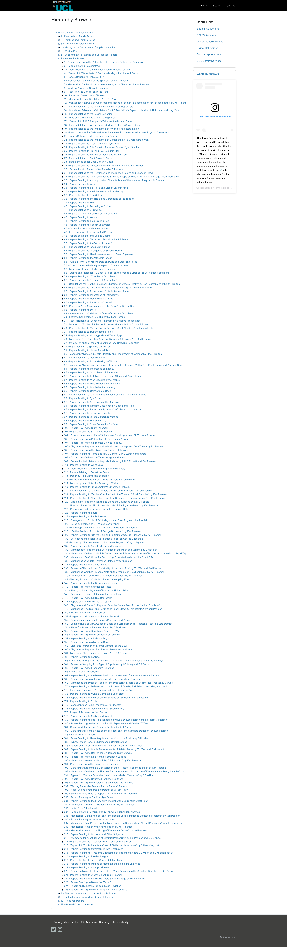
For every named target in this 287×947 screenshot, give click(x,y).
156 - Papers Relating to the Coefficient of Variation (92, 634)
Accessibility (120, 922)
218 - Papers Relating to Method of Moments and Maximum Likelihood (102, 863)
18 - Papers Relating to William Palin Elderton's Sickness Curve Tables (102, 125)
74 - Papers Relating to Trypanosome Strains (88, 331)
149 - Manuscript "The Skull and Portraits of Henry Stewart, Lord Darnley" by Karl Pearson (113, 608)
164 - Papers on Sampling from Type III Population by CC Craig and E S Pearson (107, 664)
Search (217, 5)
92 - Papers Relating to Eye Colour (82, 398)
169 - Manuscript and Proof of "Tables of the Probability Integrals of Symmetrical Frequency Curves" (119, 682)
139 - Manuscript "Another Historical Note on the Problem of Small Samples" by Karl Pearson (114, 571)
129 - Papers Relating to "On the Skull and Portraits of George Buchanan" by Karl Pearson (112, 534)
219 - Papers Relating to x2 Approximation (87, 867)
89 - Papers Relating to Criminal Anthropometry (90, 387)
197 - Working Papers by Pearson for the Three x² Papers (95, 786)
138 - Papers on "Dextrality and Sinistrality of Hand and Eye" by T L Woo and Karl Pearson (113, 568)
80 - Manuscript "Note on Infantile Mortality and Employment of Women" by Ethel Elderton (113, 353)
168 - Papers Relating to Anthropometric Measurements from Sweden (102, 679)
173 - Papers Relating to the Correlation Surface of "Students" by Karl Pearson (106, 697)
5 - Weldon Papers (71, 51)
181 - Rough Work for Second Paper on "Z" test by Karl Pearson (98, 727)
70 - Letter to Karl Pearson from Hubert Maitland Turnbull (95, 317)
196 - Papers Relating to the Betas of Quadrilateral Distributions (98, 782)
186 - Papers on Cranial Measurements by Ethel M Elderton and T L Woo (103, 745)
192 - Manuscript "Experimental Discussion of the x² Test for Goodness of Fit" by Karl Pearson (115, 767)
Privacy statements (65, 922)
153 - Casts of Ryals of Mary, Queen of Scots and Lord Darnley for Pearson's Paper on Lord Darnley (118, 623)
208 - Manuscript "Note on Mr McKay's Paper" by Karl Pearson (98, 826)
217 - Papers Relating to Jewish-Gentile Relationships (93, 860)
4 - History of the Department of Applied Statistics (88, 47)
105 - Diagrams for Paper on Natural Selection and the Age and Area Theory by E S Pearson (114, 446)
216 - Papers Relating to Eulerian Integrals (87, 856)
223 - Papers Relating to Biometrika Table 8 (87, 882)
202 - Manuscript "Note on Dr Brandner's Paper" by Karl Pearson (99, 804)
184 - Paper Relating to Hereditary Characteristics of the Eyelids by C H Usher (106, 738)
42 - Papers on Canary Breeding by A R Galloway (90, 213)
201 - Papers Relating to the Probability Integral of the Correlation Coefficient (106, 800)
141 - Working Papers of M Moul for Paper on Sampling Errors (97, 579)
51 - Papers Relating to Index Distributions (87, 246)
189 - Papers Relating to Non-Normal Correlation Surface (95, 756)
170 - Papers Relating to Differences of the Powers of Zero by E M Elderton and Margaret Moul (115, 686)
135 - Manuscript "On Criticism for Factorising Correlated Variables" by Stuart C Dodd (110, 557)
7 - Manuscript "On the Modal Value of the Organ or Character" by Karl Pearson (107, 84)
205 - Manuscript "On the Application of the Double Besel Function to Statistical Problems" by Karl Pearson (122, 815)
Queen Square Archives (211, 41)
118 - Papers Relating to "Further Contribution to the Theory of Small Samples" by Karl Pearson (115, 494)
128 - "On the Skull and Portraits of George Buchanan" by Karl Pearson (102, 531)
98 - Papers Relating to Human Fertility (85, 420)
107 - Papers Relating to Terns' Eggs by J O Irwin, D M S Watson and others (105, 453)
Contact (231, 5)
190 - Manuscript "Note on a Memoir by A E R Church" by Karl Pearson (102, 760)
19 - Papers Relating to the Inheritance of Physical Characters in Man (101, 128)
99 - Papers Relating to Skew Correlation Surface (91, 424)
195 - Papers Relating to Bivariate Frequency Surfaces (93, 778)
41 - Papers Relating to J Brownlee (83, 209)
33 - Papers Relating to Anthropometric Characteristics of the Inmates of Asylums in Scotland (114, 180)
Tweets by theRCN (207, 73)
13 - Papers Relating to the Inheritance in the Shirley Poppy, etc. (99, 106)
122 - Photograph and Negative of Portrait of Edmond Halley (97, 509)
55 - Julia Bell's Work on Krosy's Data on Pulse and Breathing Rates (100, 261)
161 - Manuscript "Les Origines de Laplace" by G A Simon (95, 653)
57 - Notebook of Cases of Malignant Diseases (89, 269)
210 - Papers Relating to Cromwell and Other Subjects (93, 834)
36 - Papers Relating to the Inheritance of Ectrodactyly (94, 191)
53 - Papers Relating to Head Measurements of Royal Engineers (98, 254)
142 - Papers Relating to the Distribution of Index (90, 583)
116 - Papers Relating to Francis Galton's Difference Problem (97, 486)
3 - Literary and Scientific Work (78, 43)
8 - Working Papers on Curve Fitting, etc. (86, 88)
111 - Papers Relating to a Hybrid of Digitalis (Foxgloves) (94, 468)
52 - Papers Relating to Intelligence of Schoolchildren (93, 250)
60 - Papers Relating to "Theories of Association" (90, 280)
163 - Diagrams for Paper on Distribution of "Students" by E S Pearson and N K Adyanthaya (114, 660)
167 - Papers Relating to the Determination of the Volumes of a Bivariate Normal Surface (111, 675)
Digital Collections (207, 48)
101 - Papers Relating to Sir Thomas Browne (88, 431)
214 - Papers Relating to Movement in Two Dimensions (93, 848)
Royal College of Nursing (227, 187)
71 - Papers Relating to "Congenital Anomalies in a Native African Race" (103, 320)
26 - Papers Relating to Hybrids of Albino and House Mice (95, 154)
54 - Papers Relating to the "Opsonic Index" (88, 257)
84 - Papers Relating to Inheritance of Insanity (89, 368)
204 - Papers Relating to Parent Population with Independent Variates (102, 811)
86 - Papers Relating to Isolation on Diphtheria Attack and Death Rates (102, 376)
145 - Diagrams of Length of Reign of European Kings (93, 594)
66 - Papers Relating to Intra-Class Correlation (89, 302)
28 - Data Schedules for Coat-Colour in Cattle (88, 161)
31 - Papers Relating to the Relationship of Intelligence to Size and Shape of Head (108, 172)
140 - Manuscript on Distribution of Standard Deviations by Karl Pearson (103, 575)
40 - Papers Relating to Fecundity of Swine (87, 206)
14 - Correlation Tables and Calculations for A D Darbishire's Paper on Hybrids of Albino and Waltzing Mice (121, 110)
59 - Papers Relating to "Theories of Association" (90, 276)
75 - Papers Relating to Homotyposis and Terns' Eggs (93, 335)
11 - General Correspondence (77, 904)
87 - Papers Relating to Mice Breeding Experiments (92, 379)
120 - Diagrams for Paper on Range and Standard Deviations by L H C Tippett (106, 501)
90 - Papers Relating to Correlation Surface (87, 390)
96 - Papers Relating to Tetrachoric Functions (88, 413)
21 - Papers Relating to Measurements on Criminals (91, 136)
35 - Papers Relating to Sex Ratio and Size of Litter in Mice (96, 187)
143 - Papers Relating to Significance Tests (87, 586)
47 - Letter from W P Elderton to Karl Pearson (88, 232)
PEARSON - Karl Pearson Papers (75, 32)
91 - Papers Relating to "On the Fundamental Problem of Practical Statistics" (105, 394)
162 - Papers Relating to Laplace (82, 656)
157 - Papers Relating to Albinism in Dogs (86, 638)
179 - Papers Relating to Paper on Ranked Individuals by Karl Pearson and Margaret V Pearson (115, 719)
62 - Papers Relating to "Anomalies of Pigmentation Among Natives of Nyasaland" (108, 287)
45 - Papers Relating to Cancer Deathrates (87, 224)
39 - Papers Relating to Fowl (79, 202)
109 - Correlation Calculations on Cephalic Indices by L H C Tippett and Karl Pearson (110, 461)
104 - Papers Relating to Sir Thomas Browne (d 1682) (93, 442)
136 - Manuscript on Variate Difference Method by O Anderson (98, 560)
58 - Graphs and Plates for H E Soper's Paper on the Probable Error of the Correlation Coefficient (116, 272)
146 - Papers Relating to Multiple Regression (88, 597)
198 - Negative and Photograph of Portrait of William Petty (96, 789)
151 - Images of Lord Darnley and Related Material (91, 616)
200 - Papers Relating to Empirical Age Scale (88, 797)
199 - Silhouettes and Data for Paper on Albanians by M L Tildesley (100, 793)
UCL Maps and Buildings (95, 922)
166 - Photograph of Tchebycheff (82, 671)
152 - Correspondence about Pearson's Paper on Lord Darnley (98, 620)
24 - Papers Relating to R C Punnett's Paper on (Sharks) (102, 147)
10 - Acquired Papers (72, 900)
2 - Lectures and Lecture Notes (78, 39)
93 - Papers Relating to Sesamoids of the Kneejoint (91, 402)
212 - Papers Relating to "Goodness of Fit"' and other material (97, 841)
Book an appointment (209, 54)
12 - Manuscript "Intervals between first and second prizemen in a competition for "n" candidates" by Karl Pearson (126, 102)
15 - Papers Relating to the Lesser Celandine (88, 113)
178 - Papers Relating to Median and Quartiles (89, 716)
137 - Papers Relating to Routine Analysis (86, 564)
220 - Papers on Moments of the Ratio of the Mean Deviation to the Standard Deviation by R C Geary (118, 871)
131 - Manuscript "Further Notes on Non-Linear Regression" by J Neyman (104, 542)
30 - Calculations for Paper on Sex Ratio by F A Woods (93, 169)
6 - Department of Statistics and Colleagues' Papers (89, 54)
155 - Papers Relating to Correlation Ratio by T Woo (92, 631)
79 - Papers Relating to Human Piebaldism (87, 350)
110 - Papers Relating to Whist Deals (83, 464)
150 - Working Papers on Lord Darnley (85, 612)
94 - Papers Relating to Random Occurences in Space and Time (99, 405)
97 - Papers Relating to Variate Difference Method (91, 416)
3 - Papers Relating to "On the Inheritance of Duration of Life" (97, 69)
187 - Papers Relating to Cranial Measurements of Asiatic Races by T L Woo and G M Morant (114, 749)
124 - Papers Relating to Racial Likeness (86, 516)
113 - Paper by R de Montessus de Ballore (87, 475)
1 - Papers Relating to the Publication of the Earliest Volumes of (104, 62)
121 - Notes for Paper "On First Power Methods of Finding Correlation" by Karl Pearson (111, 505)
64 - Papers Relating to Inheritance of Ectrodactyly (91, 294)
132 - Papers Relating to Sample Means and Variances (93, 546)
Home (204, 5)
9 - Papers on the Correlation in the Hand (86, 91)
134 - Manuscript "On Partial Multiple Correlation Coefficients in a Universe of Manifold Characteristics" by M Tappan (127, 553)
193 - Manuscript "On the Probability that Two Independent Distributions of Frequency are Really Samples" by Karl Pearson (131, 771)
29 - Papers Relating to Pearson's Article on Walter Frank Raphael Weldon (104, 165)
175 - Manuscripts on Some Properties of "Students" (92, 704)
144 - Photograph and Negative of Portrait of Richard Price (96, 590)
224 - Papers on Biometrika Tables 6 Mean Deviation (92, 885)
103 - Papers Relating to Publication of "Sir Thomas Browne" (97, 439)
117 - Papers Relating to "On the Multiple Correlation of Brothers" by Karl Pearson (108, 490)
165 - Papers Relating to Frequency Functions (89, 667)
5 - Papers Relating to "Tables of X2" (84, 76)
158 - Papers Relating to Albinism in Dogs (86, 642)
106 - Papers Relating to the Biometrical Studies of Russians (96, 450)
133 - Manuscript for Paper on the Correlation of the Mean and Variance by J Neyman (110, 549)
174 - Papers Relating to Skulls (80, 701)
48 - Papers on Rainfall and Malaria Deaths (87, 235)
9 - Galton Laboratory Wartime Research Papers (87, 897)
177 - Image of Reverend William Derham (86, 712)
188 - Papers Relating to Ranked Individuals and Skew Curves (98, 752)
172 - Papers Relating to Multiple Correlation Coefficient (94, 693)
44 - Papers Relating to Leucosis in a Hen (86, 220)
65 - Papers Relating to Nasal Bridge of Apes (88, 298)
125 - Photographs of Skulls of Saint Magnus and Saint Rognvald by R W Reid (106, 520)
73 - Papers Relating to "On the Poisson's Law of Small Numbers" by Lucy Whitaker (109, 328)
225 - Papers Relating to (95, 889)
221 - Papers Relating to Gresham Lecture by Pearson (93, 874)
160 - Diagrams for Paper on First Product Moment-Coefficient (98, 649)
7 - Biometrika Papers (72, 58)
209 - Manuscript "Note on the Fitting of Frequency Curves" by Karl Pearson (105, 830)
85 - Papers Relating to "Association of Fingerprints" (92, 372)
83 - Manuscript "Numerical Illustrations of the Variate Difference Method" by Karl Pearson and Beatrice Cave (123, 365)
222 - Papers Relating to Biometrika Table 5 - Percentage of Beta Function (104, 878)
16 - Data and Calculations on (90, 117)
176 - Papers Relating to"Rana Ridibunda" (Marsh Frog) (94, 708)
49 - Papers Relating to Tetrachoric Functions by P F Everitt (96, 239)
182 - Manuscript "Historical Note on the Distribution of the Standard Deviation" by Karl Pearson (116, 730)
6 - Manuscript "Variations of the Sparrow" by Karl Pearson (96, 80)
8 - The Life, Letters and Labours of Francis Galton (88, 893)
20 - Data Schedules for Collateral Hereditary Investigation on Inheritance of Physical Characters (116, 132)
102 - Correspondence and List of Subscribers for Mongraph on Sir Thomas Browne (109, 435)
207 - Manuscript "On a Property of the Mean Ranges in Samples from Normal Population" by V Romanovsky (123, 823)
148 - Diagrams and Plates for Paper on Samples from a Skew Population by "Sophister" (112, 605)
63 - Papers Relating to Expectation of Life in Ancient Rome (96, 291)
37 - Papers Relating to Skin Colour (83, 195)
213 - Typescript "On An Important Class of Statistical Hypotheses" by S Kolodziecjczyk (111, 845)
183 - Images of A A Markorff (80, 734)
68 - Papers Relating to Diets (80, 309)
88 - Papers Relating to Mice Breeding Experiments (92, 383)
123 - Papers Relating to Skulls (80, 512)
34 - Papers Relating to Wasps (80, 184)
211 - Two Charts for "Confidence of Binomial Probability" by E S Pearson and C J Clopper (112, 837)
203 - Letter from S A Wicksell (80, 808)
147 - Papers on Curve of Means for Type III (88, 601)
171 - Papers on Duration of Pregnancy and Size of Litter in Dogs (99, 690)
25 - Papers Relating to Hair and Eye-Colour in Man (91, 150)
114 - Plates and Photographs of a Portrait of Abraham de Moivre (99, 479)
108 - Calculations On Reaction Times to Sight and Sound (95, 457)
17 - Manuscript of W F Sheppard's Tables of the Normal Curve (98, 121)
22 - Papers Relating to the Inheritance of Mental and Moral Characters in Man (106, 139)
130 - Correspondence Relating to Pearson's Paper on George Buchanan (103, 538)
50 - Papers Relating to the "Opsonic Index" (88, 243)
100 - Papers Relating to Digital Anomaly (86, 427)
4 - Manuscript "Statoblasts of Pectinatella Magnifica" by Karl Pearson (102, 73)
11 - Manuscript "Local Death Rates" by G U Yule (90, 99)
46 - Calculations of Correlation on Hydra (86, 228)
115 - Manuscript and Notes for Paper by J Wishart (91, 483)
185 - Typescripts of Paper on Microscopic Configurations (95, 741)
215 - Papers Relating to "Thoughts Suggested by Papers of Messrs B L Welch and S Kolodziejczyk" (118, 852)
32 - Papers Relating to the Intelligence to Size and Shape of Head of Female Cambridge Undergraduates (121, 176)
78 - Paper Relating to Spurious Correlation (87, 346)
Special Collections (208, 28)
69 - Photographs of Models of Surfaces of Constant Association (99, 313)
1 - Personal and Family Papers (77, 36)
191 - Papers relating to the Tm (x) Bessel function (91, 764)
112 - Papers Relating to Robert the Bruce (86, 472)
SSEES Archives (206, 35)
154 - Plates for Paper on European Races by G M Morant (95, 627)
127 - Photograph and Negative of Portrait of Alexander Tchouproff (100, 527)
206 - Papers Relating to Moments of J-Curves (89, 819)
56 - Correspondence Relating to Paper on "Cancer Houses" (96, 265)
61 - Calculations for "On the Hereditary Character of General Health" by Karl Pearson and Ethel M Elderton (122, 283)
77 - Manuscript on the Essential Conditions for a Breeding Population (101, 342)
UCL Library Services (209, 60)
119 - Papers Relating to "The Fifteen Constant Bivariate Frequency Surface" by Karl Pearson (114, 498)
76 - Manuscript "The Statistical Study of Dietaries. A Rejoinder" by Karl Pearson (107, 339)
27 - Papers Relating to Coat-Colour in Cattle (88, 158)
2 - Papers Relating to (82, 65)
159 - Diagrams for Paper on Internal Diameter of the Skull (95, 645)
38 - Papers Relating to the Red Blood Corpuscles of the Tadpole (99, 198)
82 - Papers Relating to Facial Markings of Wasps (90, 361)
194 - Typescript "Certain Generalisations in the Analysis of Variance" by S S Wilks (108, 775)
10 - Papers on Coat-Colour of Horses (84, 95)
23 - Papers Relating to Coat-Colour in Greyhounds (91, 143)
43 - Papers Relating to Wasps (80, 217)
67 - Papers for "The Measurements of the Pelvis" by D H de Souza (100, 306)
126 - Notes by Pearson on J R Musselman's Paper (91, 523)
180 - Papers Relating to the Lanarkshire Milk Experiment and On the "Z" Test (106, 723)
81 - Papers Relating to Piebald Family (84, 357)
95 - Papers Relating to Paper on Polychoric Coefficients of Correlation (102, 409)
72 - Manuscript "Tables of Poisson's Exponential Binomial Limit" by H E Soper (106, 324)
